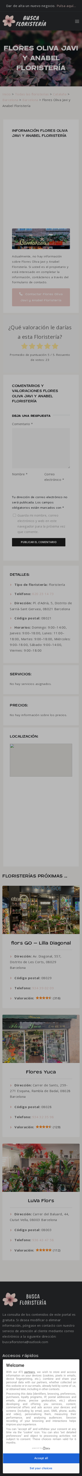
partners (29, 1372)
